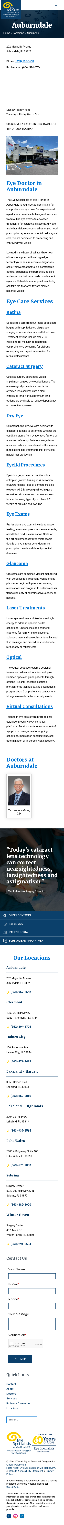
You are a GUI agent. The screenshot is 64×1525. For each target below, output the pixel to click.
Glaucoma (17, 563)
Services (11, 1398)
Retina (13, 312)
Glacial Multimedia (16, 1464)
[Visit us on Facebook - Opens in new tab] (8, 1516)
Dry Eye (14, 415)
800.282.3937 (13, 1487)
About (9, 1388)
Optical (14, 657)
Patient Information (18, 1403)
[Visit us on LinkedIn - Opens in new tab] (22, 1516)
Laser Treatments (25, 608)
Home (6, 33)
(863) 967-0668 (24, 61)
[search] (21, 1419)
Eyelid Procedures (25, 465)
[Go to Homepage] (11, 9)
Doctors (11, 1393)
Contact (11, 1384)
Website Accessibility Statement (26, 1471)
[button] (56, 5)
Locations (18, 33)
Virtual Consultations (29, 706)
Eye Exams (18, 514)
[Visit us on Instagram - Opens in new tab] (15, 1516)
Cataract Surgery (24, 366)
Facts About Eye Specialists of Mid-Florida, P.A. (31, 1468)
